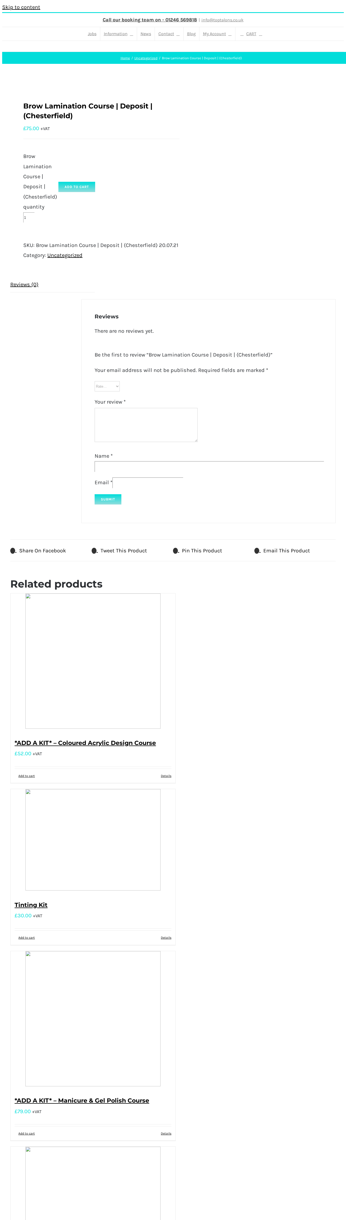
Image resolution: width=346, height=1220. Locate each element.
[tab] (52, 284)
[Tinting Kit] (93, 841)
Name (104, 456)
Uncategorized (64, 255)
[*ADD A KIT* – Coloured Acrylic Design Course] (93, 662)
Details (166, 776)
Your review (110, 402)
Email (103, 482)
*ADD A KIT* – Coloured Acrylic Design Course (85, 743)
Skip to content (21, 7)
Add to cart (77, 187)
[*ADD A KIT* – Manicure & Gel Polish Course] (93, 1020)
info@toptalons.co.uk (222, 19)
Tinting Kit (31, 905)
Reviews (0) (24, 284)
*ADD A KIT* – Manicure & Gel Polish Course (82, 1100)
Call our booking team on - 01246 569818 (150, 20)
